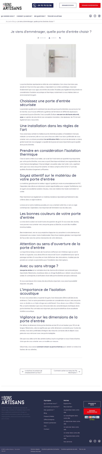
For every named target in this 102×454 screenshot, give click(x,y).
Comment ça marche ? (24, 16)
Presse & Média (49, 416)
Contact (46, 429)
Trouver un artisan (55, 16)
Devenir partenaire (50, 423)
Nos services (68, 442)
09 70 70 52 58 (44, 5)
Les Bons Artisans (9, 449)
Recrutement (68, 407)
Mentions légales (35, 449)
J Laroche (53, 38)
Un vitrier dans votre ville (72, 433)
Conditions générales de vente (69, 449)
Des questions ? (40, 16)
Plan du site (82, 449)
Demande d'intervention (90, 5)
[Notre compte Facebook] (95, 16)
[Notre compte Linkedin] (90, 16)
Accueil (8, 21)
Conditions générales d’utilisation (50, 449)
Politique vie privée (36, 451)
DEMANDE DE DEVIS (68, 5)
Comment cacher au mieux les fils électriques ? (65, 372)
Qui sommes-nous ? (8, 16)
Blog (14, 21)
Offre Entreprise (49, 419)
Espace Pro (67, 403)
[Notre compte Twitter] (99, 16)
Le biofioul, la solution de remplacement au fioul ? (33, 372)
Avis (45, 426)
